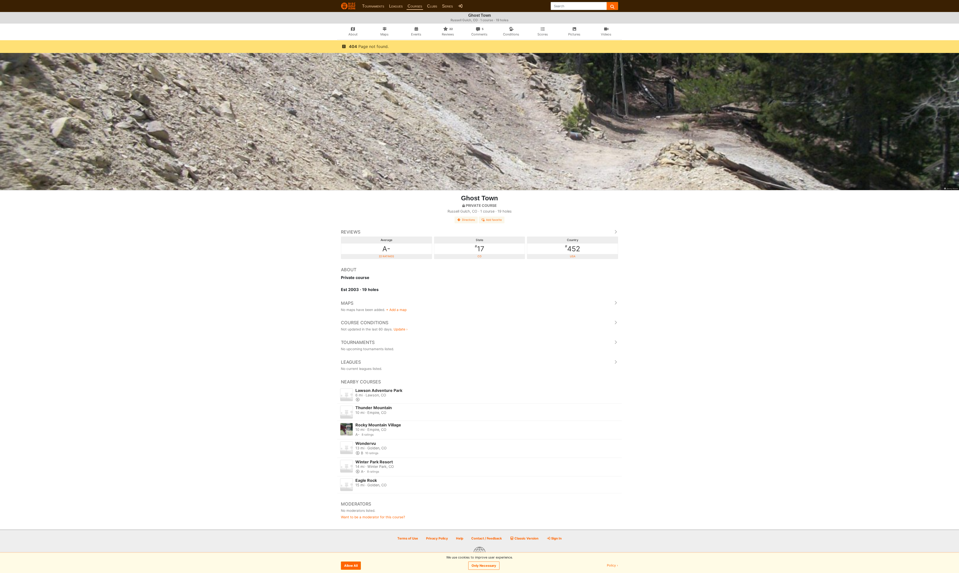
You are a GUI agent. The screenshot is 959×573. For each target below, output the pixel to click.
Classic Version (526, 538)
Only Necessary (484, 566)
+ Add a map (396, 310)
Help (459, 538)
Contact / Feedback (486, 538)
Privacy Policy (437, 538)
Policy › (612, 565)
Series (447, 6)
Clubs (432, 6)
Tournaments (373, 6)
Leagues (396, 6)
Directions (468, 220)
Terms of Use (407, 538)
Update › (401, 329)
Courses (415, 6)
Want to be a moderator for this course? (373, 517)
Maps (347, 303)
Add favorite (494, 220)
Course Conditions (364, 322)
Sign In (556, 538)
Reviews (350, 232)
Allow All (351, 566)
